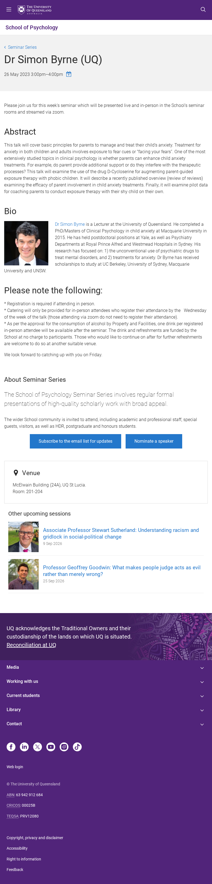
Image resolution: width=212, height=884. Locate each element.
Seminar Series (22, 47)
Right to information (24, 859)
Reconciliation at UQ (31, 645)
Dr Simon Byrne (70, 224)
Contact (14, 723)
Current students (23, 695)
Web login (15, 767)
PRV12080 (29, 816)
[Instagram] (64, 747)
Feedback (15, 869)
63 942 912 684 (29, 795)
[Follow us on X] (37, 747)
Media (13, 667)
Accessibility (17, 848)
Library (14, 709)
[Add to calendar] (69, 74)
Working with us (22, 681)
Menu (9, 10)
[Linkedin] (24, 747)
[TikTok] (77, 747)
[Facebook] (11, 747)
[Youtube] (50, 747)
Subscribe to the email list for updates (75, 441)
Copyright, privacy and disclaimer (35, 838)
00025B (28, 805)
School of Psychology (32, 27)
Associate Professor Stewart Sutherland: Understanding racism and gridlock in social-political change (121, 533)
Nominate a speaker (153, 441)
